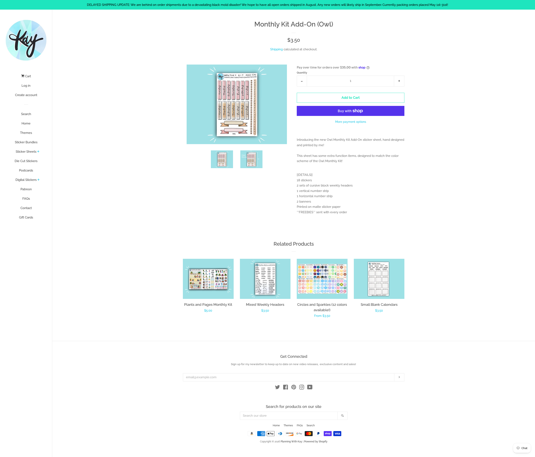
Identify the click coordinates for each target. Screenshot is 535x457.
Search (26, 114)
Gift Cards (26, 217)
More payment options (350, 121)
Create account (26, 95)
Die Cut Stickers (26, 161)
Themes (26, 133)
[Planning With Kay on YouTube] (309, 388)
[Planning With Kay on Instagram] (301, 388)
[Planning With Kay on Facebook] (285, 388)
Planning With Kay (291, 441)
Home (26, 123)
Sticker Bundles (26, 142)
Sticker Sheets (26, 152)
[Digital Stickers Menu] (39, 180)
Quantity (302, 72)
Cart (27, 76)
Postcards (26, 170)
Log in (26, 86)
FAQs (26, 199)
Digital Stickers (26, 180)
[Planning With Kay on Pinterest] (293, 388)
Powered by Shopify (315, 441)
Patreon (26, 189)
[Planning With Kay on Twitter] (277, 388)
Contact (26, 208)
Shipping (276, 49)
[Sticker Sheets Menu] (38, 152)
